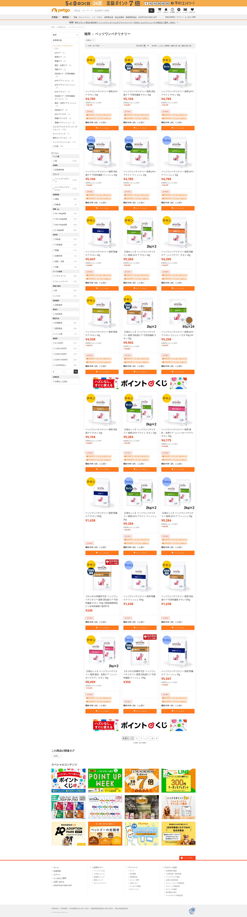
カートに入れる (103, 128)
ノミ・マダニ (97, 17)
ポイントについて (100, 883)
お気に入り (134, 883)
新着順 (167, 46)
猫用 (54, 35)
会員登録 (57, 871)
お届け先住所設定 (172, 880)
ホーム (56, 867)
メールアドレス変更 (173, 877)
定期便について (99, 877)
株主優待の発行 (171, 892)
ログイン (180, 17)
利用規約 (64, 908)
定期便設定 (134, 877)
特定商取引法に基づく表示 (79, 908)
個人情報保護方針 (122, 908)
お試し (56, 756)
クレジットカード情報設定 (175, 883)
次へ (153, 738)
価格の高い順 (186, 46)
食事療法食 (108, 17)
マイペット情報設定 (173, 886)
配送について (98, 880)
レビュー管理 (134, 880)
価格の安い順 (175, 46)
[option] (123, 3)
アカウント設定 (170, 867)
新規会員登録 (170, 17)
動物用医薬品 (131, 17)
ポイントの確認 (171, 889)
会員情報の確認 (171, 871)
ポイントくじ (134, 889)
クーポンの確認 (135, 886)
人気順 (160, 46)
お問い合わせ (59, 882)
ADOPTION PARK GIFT (147, 17)
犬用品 (54, 17)
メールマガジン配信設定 (174, 895)
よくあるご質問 (190, 17)
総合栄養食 (119, 17)
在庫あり (89, 40)
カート (132, 871)
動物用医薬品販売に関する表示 (102, 908)
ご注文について (99, 874)
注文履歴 (133, 874)
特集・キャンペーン (82, 17)
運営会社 (56, 908)
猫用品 (66, 17)
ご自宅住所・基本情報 (173, 874)
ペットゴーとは (99, 871)
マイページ (132, 867)
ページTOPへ (188, 858)
